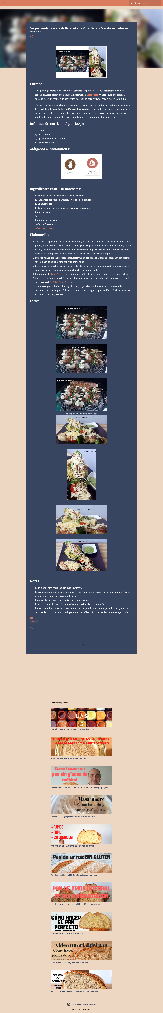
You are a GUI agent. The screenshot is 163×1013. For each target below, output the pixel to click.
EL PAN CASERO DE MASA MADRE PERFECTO (70, 933)
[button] (31, 36)
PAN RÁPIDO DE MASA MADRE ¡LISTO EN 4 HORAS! (72, 846)
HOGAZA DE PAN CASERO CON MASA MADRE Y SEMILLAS (75, 992)
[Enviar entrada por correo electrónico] (31, 619)
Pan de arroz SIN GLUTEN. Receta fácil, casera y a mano (74, 875)
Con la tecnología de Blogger (83, 1004)
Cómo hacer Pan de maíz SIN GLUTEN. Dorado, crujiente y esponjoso (79, 788)
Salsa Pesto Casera (45, 228)
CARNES (34, 622)
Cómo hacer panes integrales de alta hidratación (71, 962)
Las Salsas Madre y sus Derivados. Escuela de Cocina (72, 729)
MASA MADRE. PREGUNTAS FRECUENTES (68, 758)
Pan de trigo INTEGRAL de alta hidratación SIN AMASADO (75, 904)
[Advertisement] (81, 675)
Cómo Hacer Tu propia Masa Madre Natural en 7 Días (73, 817)
